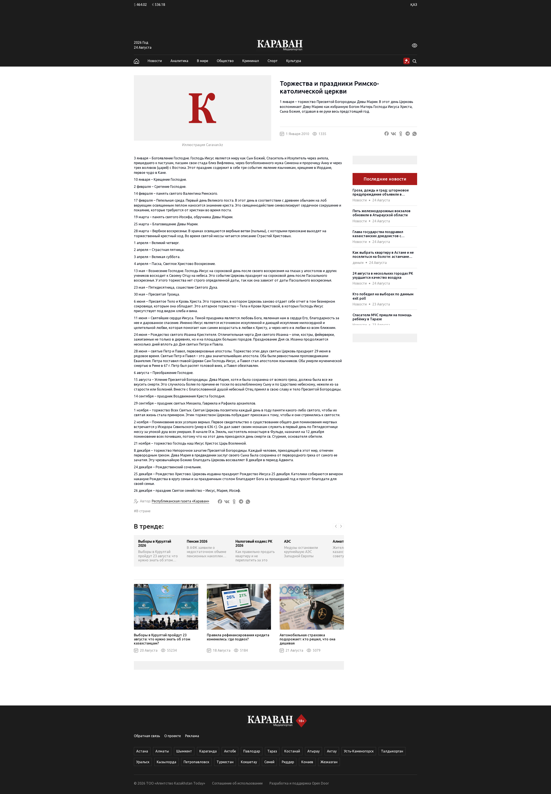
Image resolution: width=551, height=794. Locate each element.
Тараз (272, 751)
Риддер (288, 762)
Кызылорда (166, 762)
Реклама (192, 736)
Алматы (162, 751)
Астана (142, 751)
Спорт (273, 61)
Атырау (313, 751)
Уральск (142, 762)
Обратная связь (147, 736)
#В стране (142, 511)
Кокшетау (249, 762)
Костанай (292, 751)
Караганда (208, 751)
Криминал (250, 61)
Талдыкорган (392, 751)
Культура (293, 61)
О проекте (172, 736)
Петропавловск (196, 762)
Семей (269, 762)
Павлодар (251, 751)
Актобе (230, 751)
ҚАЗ (413, 4)
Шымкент (184, 751)
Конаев (307, 762)
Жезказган (328, 762)
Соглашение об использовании (237, 783)
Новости (155, 61)
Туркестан (225, 762)
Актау (332, 751)
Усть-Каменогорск (359, 751)
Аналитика (179, 61)
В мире (202, 61)
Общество (225, 61)
